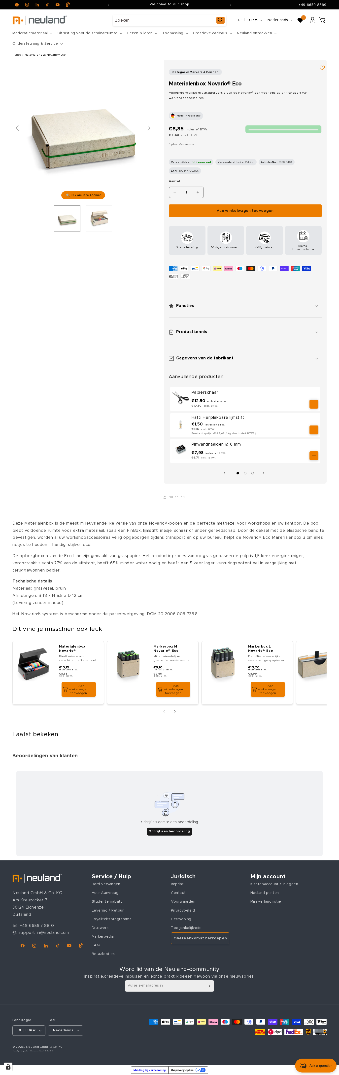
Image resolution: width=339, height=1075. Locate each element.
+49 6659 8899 (313, 5)
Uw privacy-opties (182, 1070)
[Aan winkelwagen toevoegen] (313, 404)
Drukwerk (100, 927)
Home (16, 54)
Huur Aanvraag (105, 893)
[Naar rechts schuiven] (264, 473)
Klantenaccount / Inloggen (274, 884)
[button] (32, 33)
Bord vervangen (106, 884)
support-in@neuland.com (44, 933)
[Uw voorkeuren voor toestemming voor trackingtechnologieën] (8, 1067)
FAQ (96, 945)
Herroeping (181, 919)
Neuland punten (264, 893)
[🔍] (83, 130)
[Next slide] (149, 128)
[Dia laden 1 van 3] (237, 473)
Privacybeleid (183, 910)
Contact (178, 893)
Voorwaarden (183, 901)
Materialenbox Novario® (72, 649)
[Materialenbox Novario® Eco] (67, 218)
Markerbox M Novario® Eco (166, 649)
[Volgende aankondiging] (230, 4)
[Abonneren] (208, 986)
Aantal (174, 181)
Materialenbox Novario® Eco (45, 54)
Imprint (177, 884)
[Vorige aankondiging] (108, 4)
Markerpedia (103, 936)
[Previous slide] (17, 128)
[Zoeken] (220, 20)
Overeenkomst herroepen (200, 938)
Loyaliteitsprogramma (112, 919)
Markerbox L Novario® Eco (260, 649)
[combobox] (169, 20)
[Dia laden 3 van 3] (252, 473)
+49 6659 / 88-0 (37, 925)
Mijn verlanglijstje (265, 901)
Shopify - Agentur (20, 1051)
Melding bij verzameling (150, 1070)
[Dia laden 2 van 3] (245, 473)
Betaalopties (103, 954)
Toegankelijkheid (186, 927)
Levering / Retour (108, 910)
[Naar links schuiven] (225, 473)
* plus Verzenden (183, 144)
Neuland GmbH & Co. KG (44, 1046)
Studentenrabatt (107, 901)
